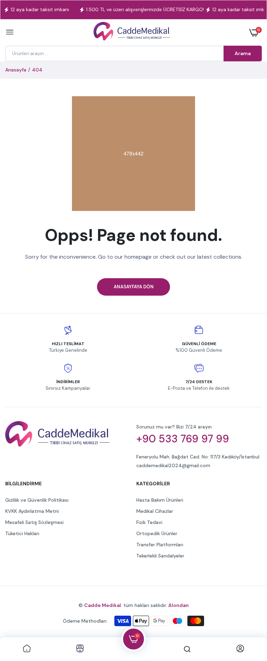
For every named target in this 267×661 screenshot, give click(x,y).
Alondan (178, 605)
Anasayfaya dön (134, 287)
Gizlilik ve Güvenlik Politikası (36, 500)
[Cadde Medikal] (132, 32)
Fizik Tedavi (149, 522)
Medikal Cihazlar (154, 511)
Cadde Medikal (102, 605)
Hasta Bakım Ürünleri (159, 500)
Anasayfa (15, 70)
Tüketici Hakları (22, 533)
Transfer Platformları (159, 544)
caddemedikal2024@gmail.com (173, 465)
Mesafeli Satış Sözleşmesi (34, 522)
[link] (26, 649)
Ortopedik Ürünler (156, 533)
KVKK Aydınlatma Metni (32, 511)
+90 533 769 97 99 (182, 439)
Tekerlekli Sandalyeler (160, 556)
